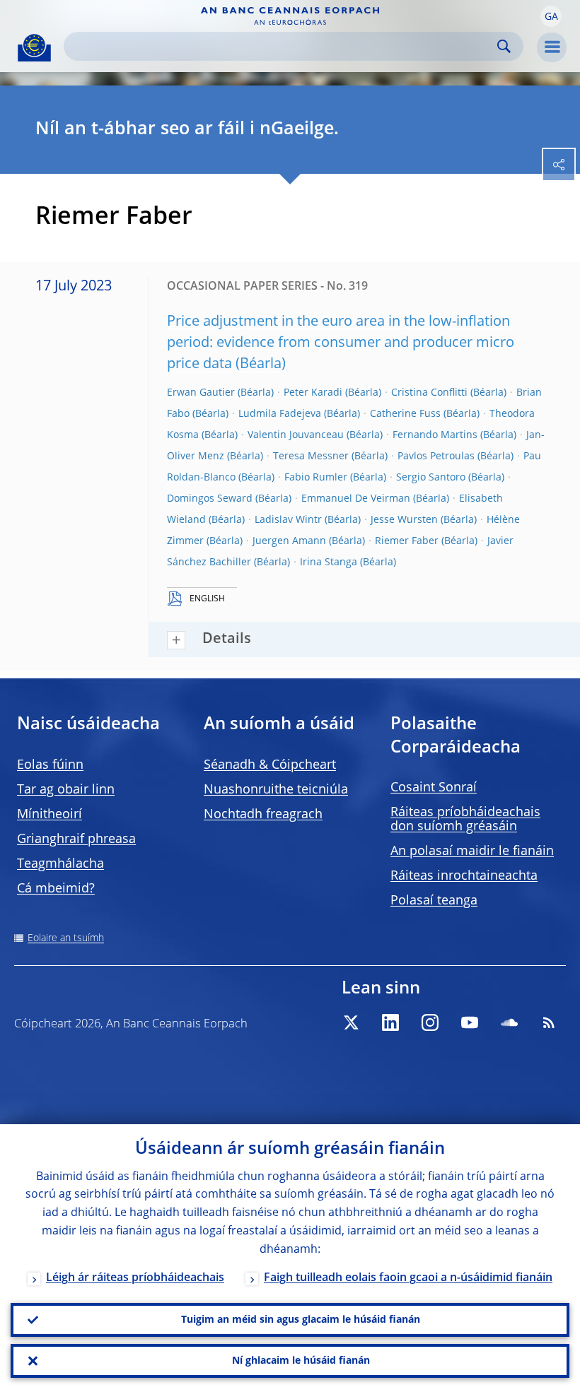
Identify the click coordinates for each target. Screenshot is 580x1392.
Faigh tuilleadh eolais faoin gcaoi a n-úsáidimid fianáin (408, 1278)
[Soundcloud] (509, 1022)
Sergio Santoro (430, 478)
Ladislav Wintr (288, 520)
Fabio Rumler (315, 478)
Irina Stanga (328, 562)
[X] (351, 1022)
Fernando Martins (435, 435)
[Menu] (552, 47)
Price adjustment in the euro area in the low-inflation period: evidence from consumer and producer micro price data (340, 343)
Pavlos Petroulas (436, 456)
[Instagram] (430, 1022)
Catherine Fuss (405, 414)
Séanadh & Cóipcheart (270, 765)
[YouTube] (470, 1022)
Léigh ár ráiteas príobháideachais (135, 1278)
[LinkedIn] (390, 1022)
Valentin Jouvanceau (296, 435)
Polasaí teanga (433, 901)
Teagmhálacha (60, 864)
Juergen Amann (289, 541)
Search (504, 46)
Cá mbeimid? (56, 889)
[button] (551, 16)
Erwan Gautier (201, 393)
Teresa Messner (311, 456)
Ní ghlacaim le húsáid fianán (301, 1361)
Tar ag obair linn (66, 790)
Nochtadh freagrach (263, 814)
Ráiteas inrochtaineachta (464, 876)
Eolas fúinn (50, 765)
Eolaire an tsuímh (66, 938)
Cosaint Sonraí (433, 787)
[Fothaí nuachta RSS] (549, 1022)
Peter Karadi (313, 393)
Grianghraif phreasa (76, 839)
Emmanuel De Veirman (355, 499)
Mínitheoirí (49, 814)
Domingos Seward (210, 499)
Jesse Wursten (404, 520)
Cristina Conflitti (429, 393)
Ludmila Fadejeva (279, 414)
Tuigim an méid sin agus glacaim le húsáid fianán (300, 1320)
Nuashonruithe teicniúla (276, 790)
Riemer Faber (407, 541)
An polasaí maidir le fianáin (472, 851)
